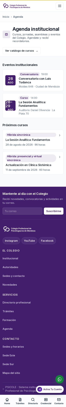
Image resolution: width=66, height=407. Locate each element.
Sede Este (9, 355)
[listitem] (33, 139)
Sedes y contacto (14, 275)
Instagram (11, 240)
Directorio (33, 403)
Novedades (10, 284)
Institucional (10, 258)
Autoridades (10, 267)
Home (7, 403)
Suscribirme (53, 211)
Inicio (6, 16)
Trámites (8, 311)
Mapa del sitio (11, 373)
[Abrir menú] (59, 6)
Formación (9, 320)
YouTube (29, 240)
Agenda (7, 328)
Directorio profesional (17, 302)
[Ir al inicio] (17, 5)
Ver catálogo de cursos (21, 50)
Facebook (47, 240)
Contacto (58, 403)
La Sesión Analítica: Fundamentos (32, 104)
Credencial (46, 403)
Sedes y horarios (13, 346)
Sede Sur (8, 364)
